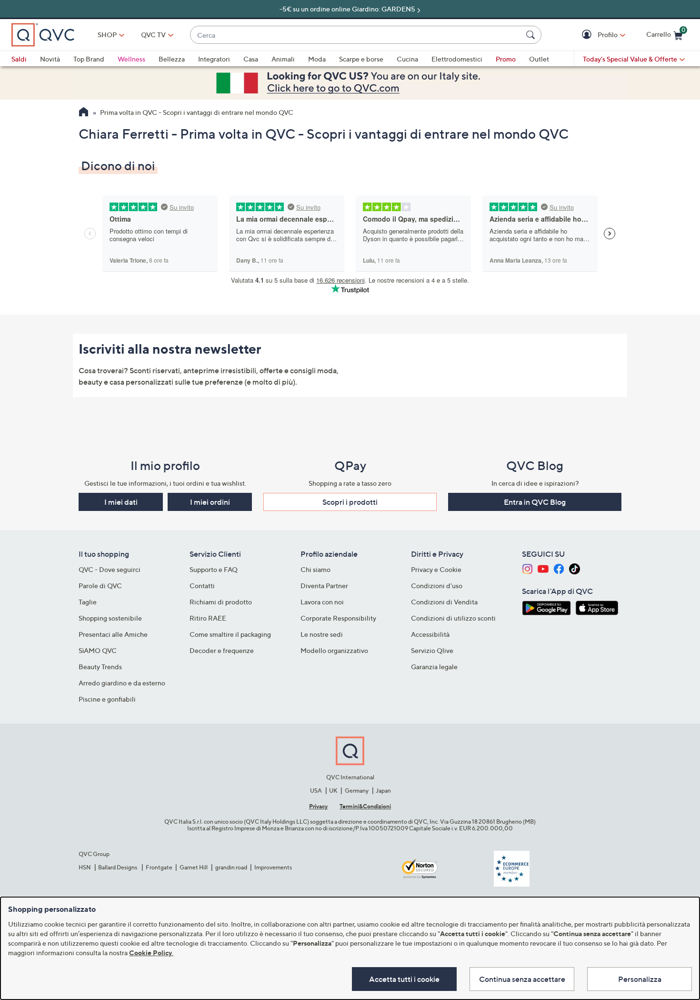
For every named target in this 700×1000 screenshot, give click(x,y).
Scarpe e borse (361, 59)
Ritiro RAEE (208, 618)
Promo (506, 59)
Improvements (273, 867)
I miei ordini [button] (210, 502)
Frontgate (159, 867)
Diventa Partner (324, 586)
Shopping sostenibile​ (110, 618)
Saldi (19, 59)
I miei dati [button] (121, 502)
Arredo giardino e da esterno (122, 683)
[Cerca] (532, 34)
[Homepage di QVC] (83, 113)
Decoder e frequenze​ (222, 650)
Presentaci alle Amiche (113, 634)
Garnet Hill (194, 867)
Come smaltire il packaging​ (230, 634)
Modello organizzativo (334, 650)
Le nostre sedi (321, 634)
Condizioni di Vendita (444, 602)
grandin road (231, 867)
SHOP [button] (107, 35)
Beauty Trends (100, 667)
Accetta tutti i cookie (404, 979)
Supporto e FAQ (214, 569)
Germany (357, 790)
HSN (85, 867)
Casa (250, 59)
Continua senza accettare (522, 979)
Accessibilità (430, 634)
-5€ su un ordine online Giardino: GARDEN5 (347, 9)
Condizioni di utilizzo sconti (453, 618)
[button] (588, 35)
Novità (50, 59)
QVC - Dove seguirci (109, 569)
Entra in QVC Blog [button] (535, 502)
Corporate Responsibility (338, 618)
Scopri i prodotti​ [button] (350, 502)
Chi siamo (315, 569)
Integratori (214, 59)
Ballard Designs (118, 867)
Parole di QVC (100, 586)
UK (333, 790)
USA (316, 790)
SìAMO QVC (98, 650)
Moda (317, 59)
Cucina (407, 59)
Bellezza (172, 59)
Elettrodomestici (456, 59)
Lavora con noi (322, 602)
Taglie (88, 602)
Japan (383, 790)
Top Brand (88, 59)
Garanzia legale (434, 667)
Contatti (202, 586)
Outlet (539, 59)
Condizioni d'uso (436, 586)
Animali (283, 59)
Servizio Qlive (432, 650)
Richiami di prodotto (221, 602)
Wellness (131, 59)
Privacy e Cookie (436, 569)
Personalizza (639, 979)
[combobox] (356, 35)
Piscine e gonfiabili (107, 699)
